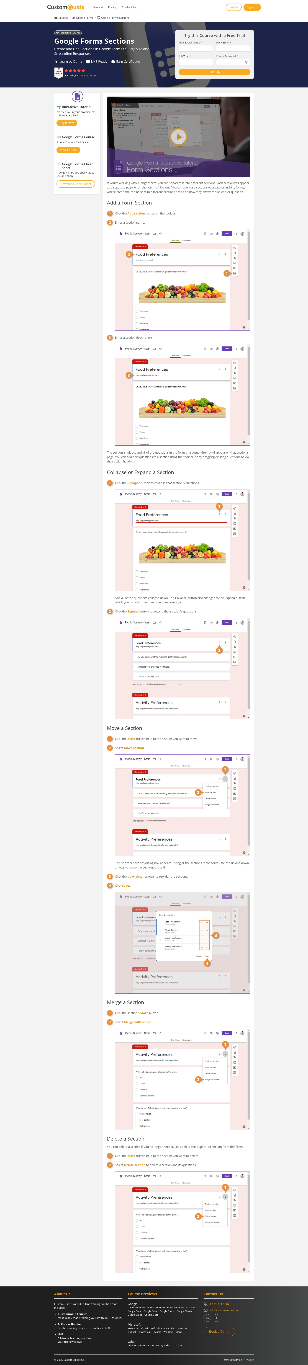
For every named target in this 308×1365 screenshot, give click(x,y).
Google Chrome (164, 1307)
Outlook (132, 1331)
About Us (62, 1293)
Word (179, 1331)
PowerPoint (145, 1331)
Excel (140, 1328)
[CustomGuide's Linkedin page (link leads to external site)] (207, 1318)
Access (131, 1328)
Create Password (227, 56)
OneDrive (169, 1328)
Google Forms (84, 17)
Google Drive (150, 1311)
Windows (168, 1331)
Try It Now (67, 123)
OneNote (182, 1328)
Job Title (185, 56)
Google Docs (134, 1311)
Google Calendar (145, 1307)
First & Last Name (190, 42)
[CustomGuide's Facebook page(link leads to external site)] (216, 1318)
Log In (234, 7)
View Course (68, 150)
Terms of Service (232, 1359)
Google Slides (135, 1314)
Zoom (179, 1345)
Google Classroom (185, 1307)
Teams (157, 1331)
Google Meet (151, 1314)
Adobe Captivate (136, 1345)
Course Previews (142, 1293)
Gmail (131, 1307)
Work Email (224, 42)
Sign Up (252, 7)
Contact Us (129, 7)
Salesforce (153, 1345)
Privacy (249, 1359)
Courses (98, 7)
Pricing (112, 7)
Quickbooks (167, 1345)
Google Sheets (184, 1311)
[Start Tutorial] (178, 137)
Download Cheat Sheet (75, 184)
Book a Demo (219, 1331)
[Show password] (246, 62)
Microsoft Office (153, 1328)
